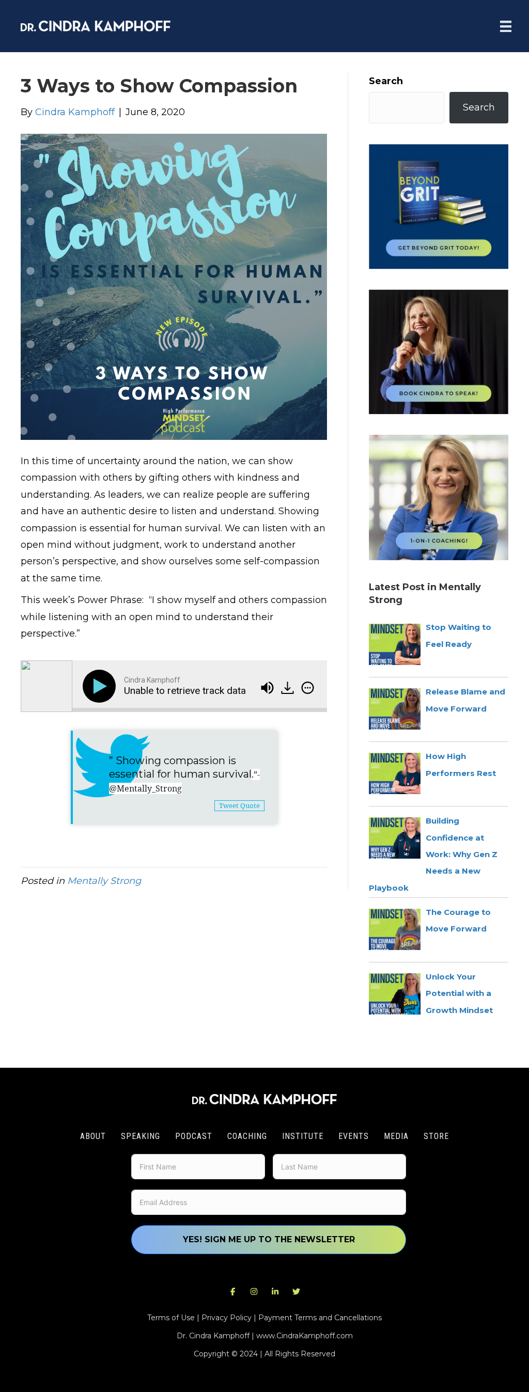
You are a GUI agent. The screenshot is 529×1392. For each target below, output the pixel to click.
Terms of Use (171, 1317)
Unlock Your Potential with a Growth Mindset (459, 993)
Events (353, 1136)
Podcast (193, 1136)
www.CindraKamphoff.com (304, 1335)
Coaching (247, 1136)
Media (396, 1136)
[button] (233, 1292)
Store (436, 1136)
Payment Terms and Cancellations (320, 1317)
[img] (308, 688)
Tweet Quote (239, 805)
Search (386, 81)
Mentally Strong (104, 881)
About (93, 1136)
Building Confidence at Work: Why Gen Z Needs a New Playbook (433, 854)
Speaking (140, 1136)
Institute (302, 1136)
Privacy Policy (226, 1317)
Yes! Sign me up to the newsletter (269, 1239)
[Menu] (506, 26)
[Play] (101, 686)
